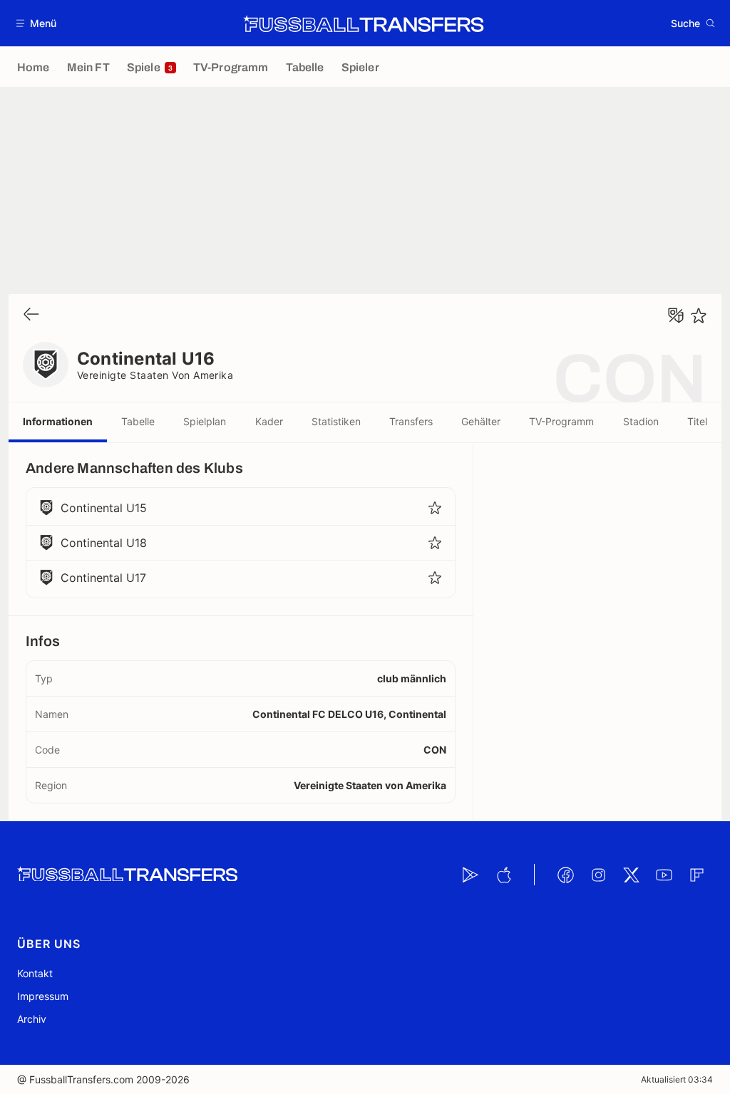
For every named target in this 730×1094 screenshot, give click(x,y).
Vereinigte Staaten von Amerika (155, 375)
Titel (697, 421)
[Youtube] (663, 874)
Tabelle (138, 421)
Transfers (411, 421)
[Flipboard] (696, 874)
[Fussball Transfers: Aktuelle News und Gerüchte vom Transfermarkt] (363, 23)
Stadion (641, 421)
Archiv (31, 1019)
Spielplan (204, 421)
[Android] (470, 874)
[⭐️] (698, 315)
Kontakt (35, 973)
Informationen (58, 421)
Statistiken (336, 421)
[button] (37, 23)
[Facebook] (565, 874)
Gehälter (480, 421)
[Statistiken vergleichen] (675, 315)
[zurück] (31, 315)
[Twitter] (631, 874)
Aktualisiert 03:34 (677, 1079)
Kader (269, 421)
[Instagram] (598, 874)
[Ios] (503, 874)
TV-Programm (561, 421)
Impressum (42, 996)
